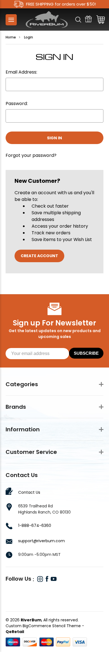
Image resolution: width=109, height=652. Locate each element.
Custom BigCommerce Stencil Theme (43, 626)
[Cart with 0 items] (99, 19)
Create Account (39, 256)
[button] (54, 593)
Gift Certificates (88, 19)
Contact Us (29, 492)
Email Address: (21, 72)
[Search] (78, 19)
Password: (17, 103)
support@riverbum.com (41, 541)
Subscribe (86, 353)
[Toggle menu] (11, 19)
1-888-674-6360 (34, 525)
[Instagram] (40, 579)
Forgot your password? (31, 155)
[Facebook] (47, 579)
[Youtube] (53, 579)
